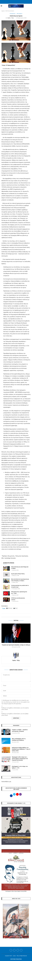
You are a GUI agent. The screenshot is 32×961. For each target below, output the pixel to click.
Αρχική (2, 10)
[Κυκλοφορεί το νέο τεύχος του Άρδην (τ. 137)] (5, 769)
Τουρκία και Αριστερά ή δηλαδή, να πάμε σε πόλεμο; (16, 645)
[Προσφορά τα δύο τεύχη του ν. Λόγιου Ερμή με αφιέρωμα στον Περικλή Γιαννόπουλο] (5, 759)
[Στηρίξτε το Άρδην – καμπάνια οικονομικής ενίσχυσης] (5, 732)
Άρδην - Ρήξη (11, 17)
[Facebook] (14, 1)
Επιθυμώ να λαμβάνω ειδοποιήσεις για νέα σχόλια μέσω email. (15, 708)
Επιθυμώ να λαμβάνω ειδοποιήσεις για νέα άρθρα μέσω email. (14, 714)
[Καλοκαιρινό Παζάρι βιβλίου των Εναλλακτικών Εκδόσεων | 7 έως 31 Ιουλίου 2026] (5, 750)
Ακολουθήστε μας (6, 781)
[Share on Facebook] (14, 615)
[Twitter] (14, 950)
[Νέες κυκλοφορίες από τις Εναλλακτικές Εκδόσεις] (5, 741)
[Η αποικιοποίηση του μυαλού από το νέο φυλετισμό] (6, 587)
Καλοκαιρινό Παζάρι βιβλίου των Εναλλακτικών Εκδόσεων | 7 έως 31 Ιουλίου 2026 (21, 749)
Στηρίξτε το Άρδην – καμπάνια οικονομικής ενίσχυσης (20, 730)
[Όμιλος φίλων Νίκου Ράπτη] (6, 574)
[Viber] (21, 950)
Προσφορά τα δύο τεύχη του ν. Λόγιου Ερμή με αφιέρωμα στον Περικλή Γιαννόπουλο (20, 758)
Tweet (3, 608)
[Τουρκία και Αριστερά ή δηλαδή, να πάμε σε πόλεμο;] (16, 633)
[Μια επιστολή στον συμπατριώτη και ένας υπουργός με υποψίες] (6, 580)
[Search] (30, 6)
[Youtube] (18, 950)
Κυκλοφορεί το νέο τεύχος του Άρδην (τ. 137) (20, 767)
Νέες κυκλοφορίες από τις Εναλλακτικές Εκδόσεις (19, 739)
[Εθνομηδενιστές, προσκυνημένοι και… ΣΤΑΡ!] (6, 593)
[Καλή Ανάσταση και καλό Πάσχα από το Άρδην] (6, 568)
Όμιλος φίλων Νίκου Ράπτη (17, 573)
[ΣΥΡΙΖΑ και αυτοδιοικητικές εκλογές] (6, 599)
